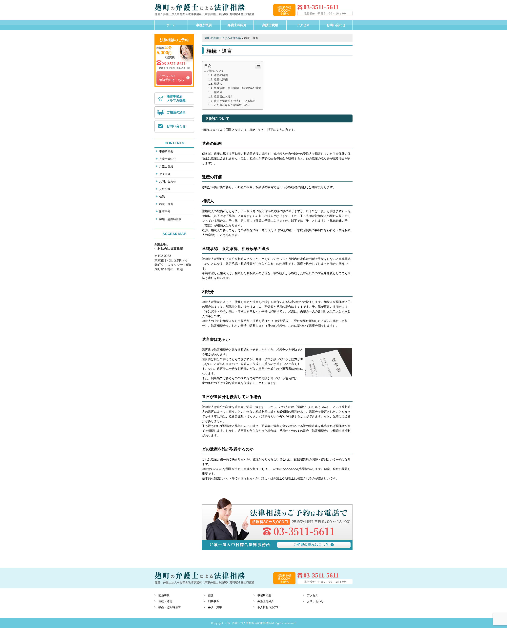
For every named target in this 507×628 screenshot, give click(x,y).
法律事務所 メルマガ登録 (176, 98)
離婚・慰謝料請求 (170, 219)
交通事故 (164, 189)
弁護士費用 (270, 25)
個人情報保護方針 (268, 607)
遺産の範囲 (221, 75)
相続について (215, 70)
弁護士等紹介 (237, 25)
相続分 (218, 92)
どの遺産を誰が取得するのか (232, 105)
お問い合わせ (335, 25)
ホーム (171, 25)
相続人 (218, 83)
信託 (162, 196)
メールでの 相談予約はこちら (171, 78)
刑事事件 (164, 211)
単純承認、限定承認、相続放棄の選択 (237, 88)
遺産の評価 (221, 79)
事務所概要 (204, 25)
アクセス (303, 25)
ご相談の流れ (176, 112)
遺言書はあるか (223, 96)
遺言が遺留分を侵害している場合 (234, 100)
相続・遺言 (166, 204)
